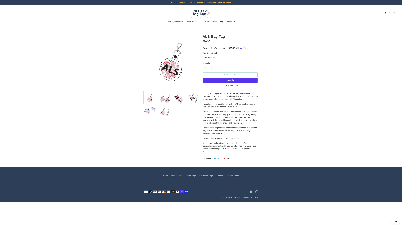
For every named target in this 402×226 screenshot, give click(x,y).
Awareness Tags (206, 176)
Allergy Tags (191, 176)
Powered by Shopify (251, 197)
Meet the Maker (232, 176)
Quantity (206, 63)
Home (165, 176)
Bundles (219, 176)
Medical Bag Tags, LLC (236, 197)
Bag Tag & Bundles (211, 53)
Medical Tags (176, 176)
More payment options (230, 85)
